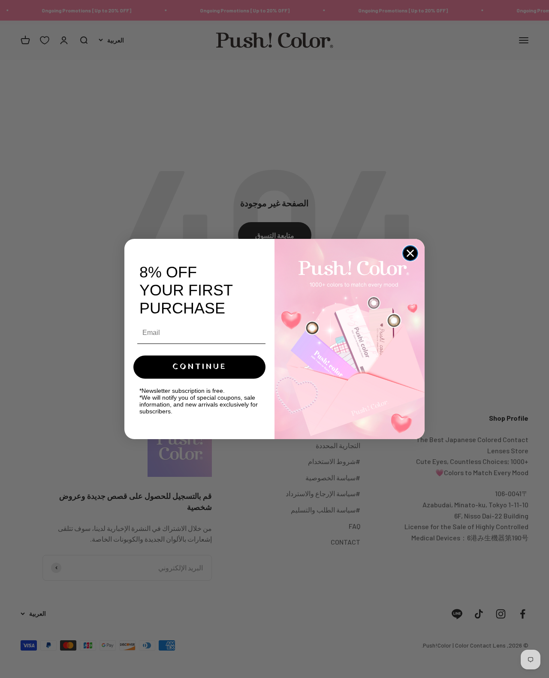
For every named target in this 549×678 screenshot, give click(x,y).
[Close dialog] (410, 253)
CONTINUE (199, 367)
